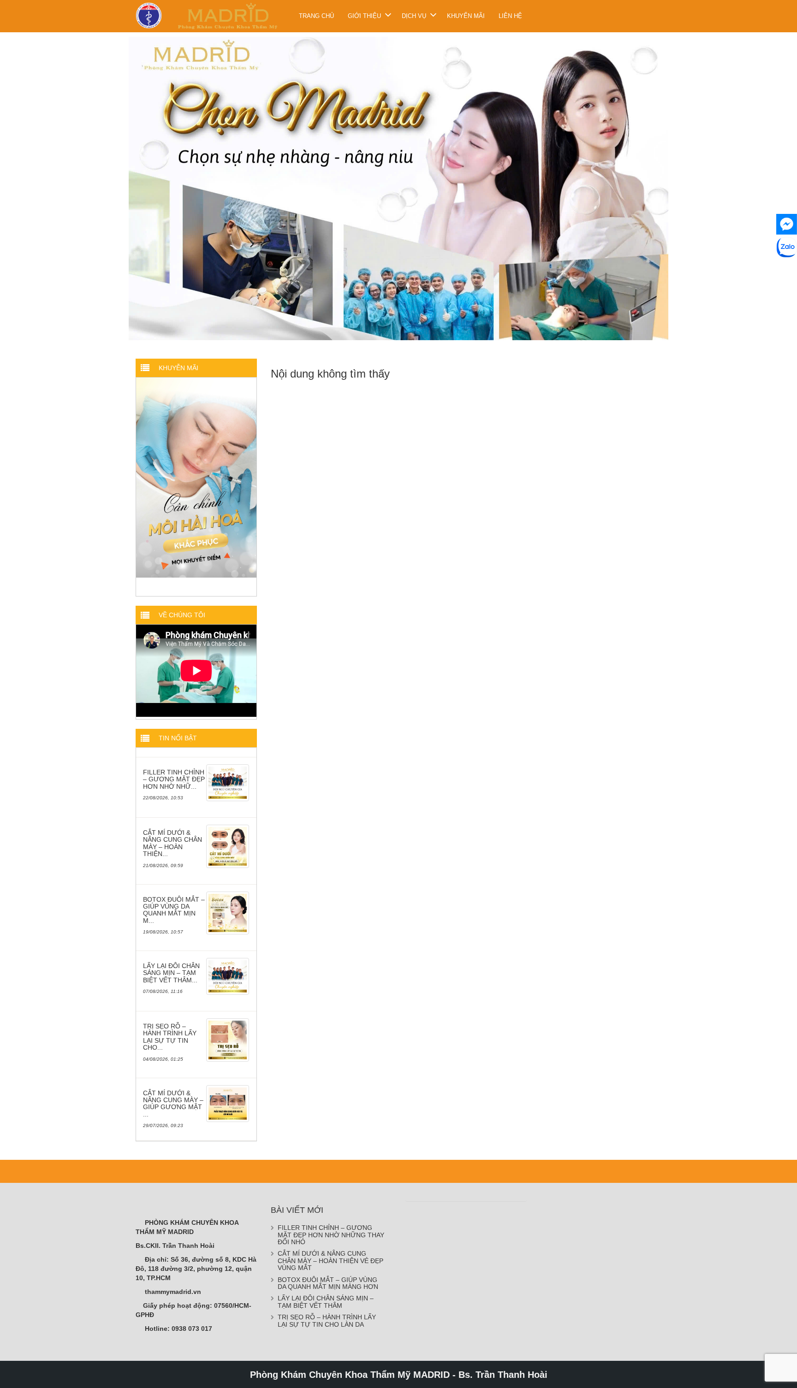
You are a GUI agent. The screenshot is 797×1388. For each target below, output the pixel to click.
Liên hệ (510, 15)
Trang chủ (316, 15)
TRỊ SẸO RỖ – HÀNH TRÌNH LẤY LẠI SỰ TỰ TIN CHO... (169, 1036)
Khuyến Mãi (466, 15)
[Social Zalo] (786, 247)
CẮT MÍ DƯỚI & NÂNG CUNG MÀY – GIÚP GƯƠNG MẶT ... (173, 1103)
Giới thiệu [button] (364, 15)
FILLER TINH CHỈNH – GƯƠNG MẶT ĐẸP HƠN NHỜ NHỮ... (174, 779)
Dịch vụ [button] (414, 15)
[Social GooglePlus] (786, 270)
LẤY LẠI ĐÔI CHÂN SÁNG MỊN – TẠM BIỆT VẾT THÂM (326, 1301)
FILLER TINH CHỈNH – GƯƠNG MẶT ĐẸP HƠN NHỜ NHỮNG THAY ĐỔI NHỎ (331, 1234)
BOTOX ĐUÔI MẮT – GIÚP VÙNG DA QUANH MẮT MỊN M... (174, 909)
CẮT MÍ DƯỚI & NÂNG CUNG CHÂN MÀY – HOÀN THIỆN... (172, 842)
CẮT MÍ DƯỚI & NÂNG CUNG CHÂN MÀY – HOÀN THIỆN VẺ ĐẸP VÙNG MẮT (330, 1260)
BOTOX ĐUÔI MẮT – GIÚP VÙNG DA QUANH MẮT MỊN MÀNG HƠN (328, 1283)
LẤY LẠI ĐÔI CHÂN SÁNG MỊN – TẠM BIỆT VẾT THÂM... (171, 972)
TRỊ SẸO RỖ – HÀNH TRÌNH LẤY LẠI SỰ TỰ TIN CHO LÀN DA (327, 1320)
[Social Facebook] (786, 224)
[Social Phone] (786, 293)
